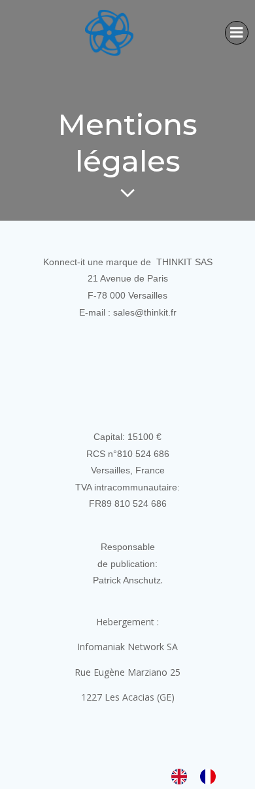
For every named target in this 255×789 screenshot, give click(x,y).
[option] (211, 775)
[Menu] (236, 33)
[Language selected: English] (200, 776)
